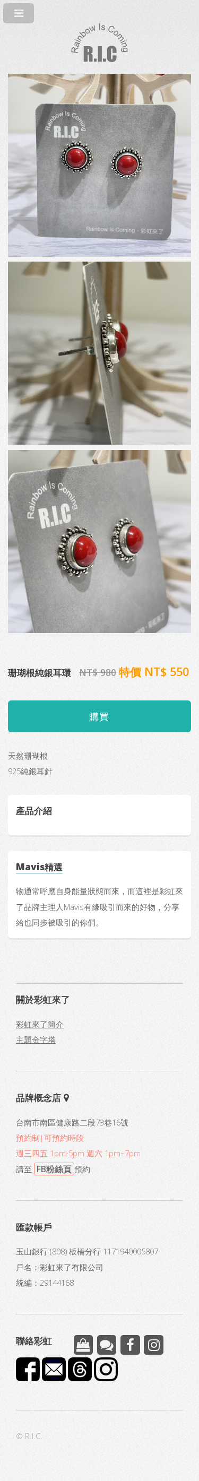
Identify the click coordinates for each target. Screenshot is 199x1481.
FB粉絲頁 (54, 1169)
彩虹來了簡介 (40, 1024)
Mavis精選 (39, 866)
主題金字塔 (36, 1039)
